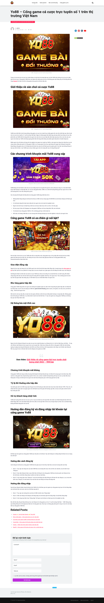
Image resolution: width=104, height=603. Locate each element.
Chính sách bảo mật (74, 600)
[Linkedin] (76, 31)
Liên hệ (92, 600)
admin (18, 28)
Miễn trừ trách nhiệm (85, 600)
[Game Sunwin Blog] (12, 2)
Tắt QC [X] (54, 587)
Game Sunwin (43, 2)
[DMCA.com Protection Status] (78, 38)
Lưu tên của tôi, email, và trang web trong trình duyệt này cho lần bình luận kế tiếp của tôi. (36, 575)
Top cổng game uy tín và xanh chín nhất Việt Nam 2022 (22, 21)
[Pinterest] (79, 31)
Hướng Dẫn (34, 2)
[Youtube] (85, 31)
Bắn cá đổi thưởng (53, 2)
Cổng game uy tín (64, 2)
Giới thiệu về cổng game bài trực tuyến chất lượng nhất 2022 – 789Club (46, 360)
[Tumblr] (82, 31)
